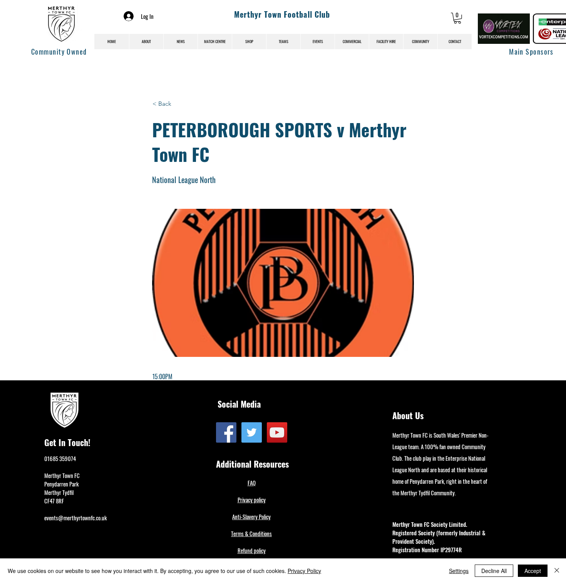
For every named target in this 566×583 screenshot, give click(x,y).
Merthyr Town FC (62, 475)
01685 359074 (60, 458)
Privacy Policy (304, 571)
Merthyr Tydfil (59, 492)
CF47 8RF (54, 500)
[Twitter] (251, 432)
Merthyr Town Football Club (282, 14)
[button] (457, 18)
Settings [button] (459, 571)
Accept (532, 571)
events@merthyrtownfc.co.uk (75, 517)
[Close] (556, 571)
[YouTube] (277, 432)
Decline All (494, 571)
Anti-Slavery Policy (251, 516)
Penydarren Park (61, 484)
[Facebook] (226, 432)
